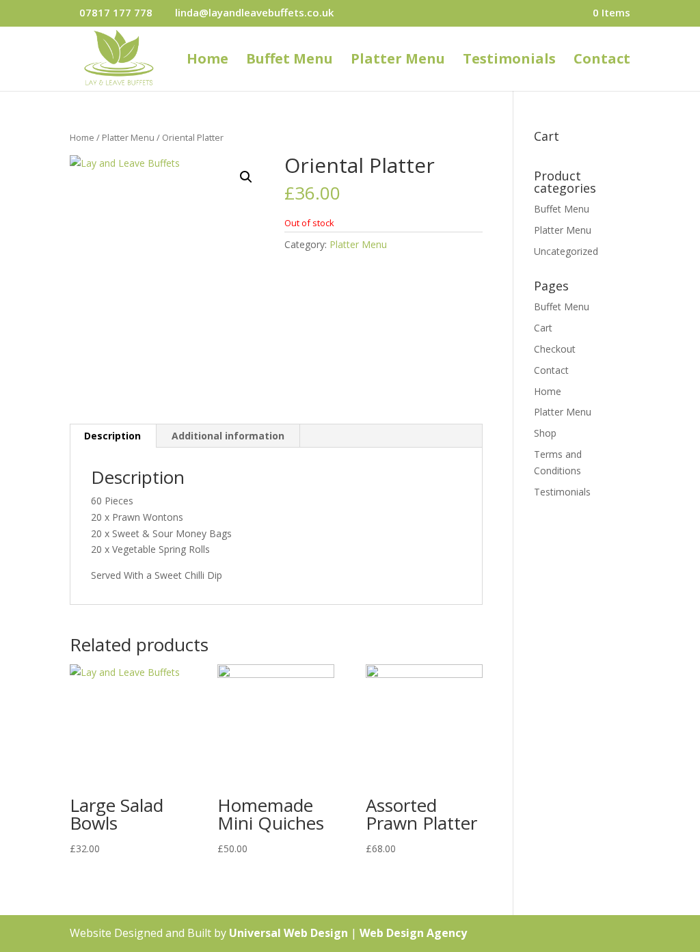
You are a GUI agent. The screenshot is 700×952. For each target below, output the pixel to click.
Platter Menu (398, 61)
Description (112, 435)
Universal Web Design (288, 932)
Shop (545, 432)
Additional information (228, 435)
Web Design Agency (413, 932)
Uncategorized (566, 251)
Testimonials (509, 61)
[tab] (113, 436)
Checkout (555, 348)
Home (207, 61)
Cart (543, 327)
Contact (602, 61)
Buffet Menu (289, 61)
